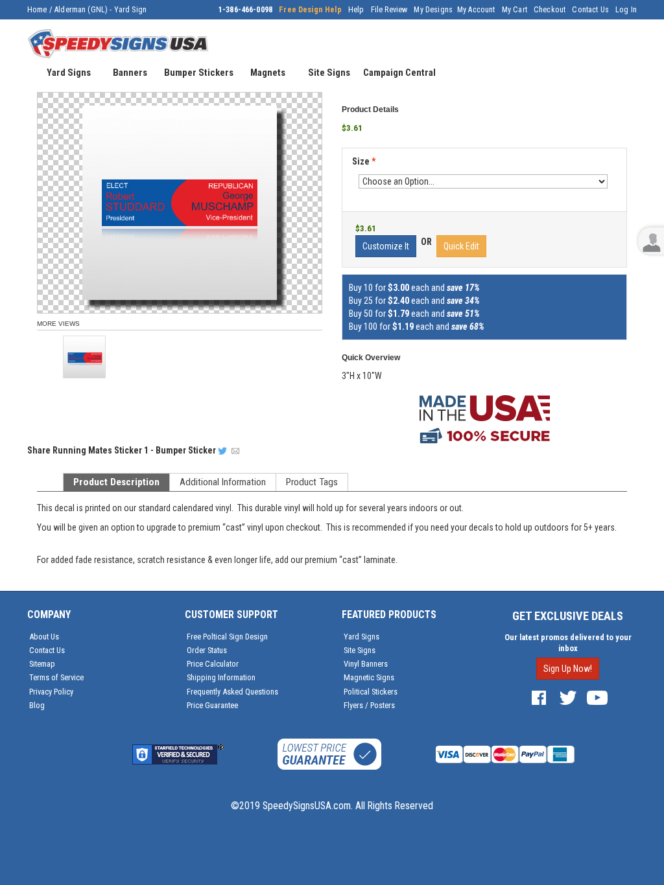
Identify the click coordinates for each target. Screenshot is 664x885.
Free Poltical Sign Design (227, 636)
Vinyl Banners (366, 664)
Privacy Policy (51, 691)
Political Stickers (370, 691)
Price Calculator (213, 664)
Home (37, 9)
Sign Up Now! (567, 668)
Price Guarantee (212, 705)
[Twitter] (568, 697)
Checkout (549, 9)
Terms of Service (56, 677)
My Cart (514, 9)
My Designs (433, 9)
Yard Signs (361, 636)
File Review (389, 9)
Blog (37, 705)
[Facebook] (538, 697)
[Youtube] (597, 697)
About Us (44, 636)
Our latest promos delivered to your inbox (568, 643)
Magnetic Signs (369, 677)
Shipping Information (221, 677)
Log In (626, 9)
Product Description (116, 482)
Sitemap (42, 664)
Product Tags (312, 482)
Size (363, 161)
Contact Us (590, 9)
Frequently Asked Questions (232, 691)
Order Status (207, 650)
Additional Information (223, 482)
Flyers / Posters (369, 705)
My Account (476, 9)
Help (356, 9)
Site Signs (359, 650)
